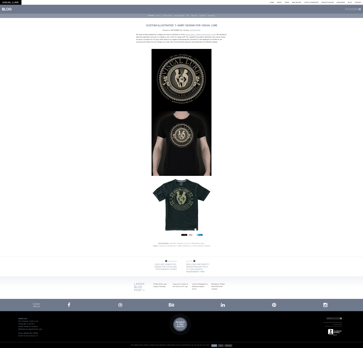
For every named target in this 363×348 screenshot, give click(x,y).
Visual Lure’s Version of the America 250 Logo (180, 285)
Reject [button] (220, 345)
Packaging (341, 2)
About (279, 2)
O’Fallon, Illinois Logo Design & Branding (159, 285)
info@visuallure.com (30, 336)
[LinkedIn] (222, 305)
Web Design (296, 2)
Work (287, 2)
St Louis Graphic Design (199, 246)
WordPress (211, 16)
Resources (339, 326)
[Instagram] (325, 305)
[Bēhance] (171, 305)
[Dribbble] (120, 305)
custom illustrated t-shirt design (173, 246)
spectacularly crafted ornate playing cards (200, 35)
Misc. (187, 16)
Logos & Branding (311, 2)
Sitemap (327, 326)
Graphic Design (327, 2)
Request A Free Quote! (180, 324)
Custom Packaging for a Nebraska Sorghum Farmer (200, 286)
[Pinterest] (274, 305)
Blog (350, 2)
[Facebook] (69, 305)
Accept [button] (214, 345)
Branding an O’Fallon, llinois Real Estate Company (218, 286)
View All (158, 16)
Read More (228, 345)
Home (272, 2)
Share (200, 235)
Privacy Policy (333, 326)
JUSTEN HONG (195, 30)
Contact (358, 2)
